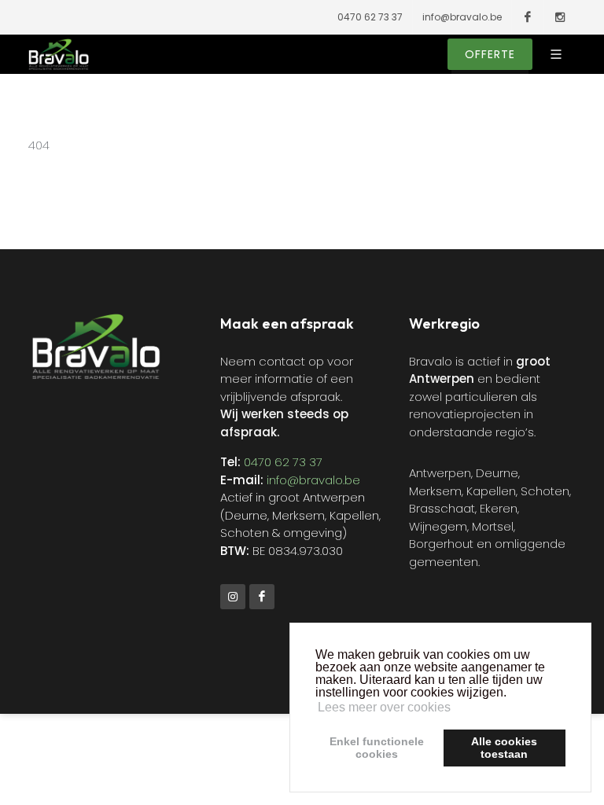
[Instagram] (232, 596)
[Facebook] (261, 596)
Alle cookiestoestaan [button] (504, 747)
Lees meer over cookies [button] (384, 707)
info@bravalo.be (462, 17)
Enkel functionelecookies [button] (377, 747)
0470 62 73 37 (370, 17)
